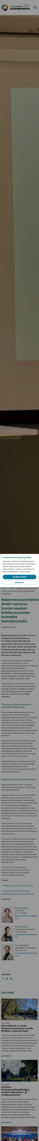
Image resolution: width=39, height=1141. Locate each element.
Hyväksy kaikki (19, 577)
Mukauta (19, 582)
